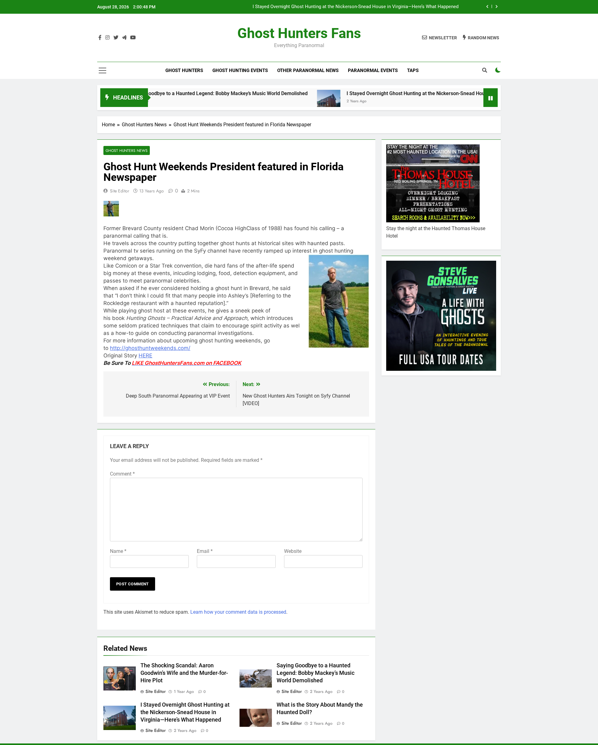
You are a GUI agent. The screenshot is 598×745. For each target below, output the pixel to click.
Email (205, 551)
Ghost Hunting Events (240, 70)
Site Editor (119, 191)
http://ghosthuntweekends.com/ (150, 348)
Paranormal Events (373, 70)
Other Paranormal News (308, 70)
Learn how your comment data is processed (238, 612)
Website (292, 551)
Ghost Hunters (184, 70)
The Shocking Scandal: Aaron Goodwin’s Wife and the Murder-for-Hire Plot (184, 673)
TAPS (413, 70)
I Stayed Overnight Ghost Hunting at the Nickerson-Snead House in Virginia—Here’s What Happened (355, 6)
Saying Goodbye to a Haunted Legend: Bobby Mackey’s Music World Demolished (191, 93)
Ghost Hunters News (127, 150)
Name (118, 551)
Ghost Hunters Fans (299, 33)
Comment (122, 474)
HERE (145, 355)
